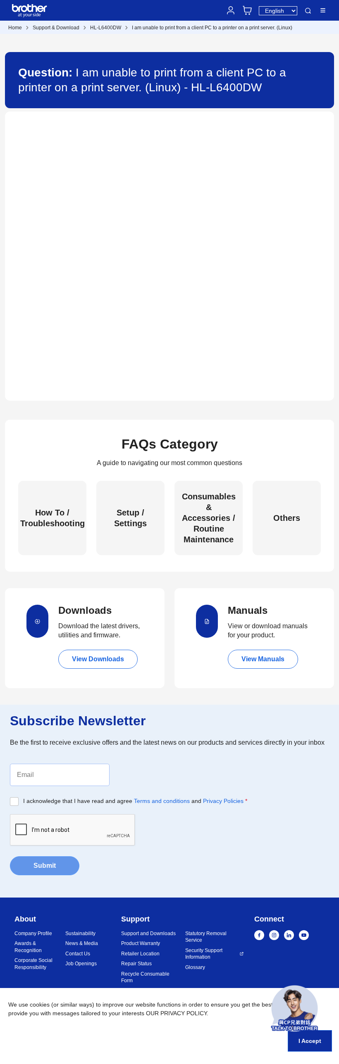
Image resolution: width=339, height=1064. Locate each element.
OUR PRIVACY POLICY (176, 1013)
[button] (294, 1008)
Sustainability (80, 933)
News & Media (81, 943)
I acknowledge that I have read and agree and (135, 801)
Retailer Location (140, 954)
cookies (40, 1004)
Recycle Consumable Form (145, 977)
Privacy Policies (223, 801)
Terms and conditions (162, 801)
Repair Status (136, 964)
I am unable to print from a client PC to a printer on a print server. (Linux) (212, 28)
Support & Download (56, 28)
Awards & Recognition (28, 946)
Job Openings (81, 964)
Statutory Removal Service (206, 937)
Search (308, 10)
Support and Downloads (148, 933)
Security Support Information (203, 954)
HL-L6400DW (105, 28)
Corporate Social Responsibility (33, 963)
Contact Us (77, 954)
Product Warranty (140, 943)
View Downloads (98, 659)
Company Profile (33, 933)
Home (15, 28)
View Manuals (262, 659)
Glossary (195, 967)
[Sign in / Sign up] (231, 10)
